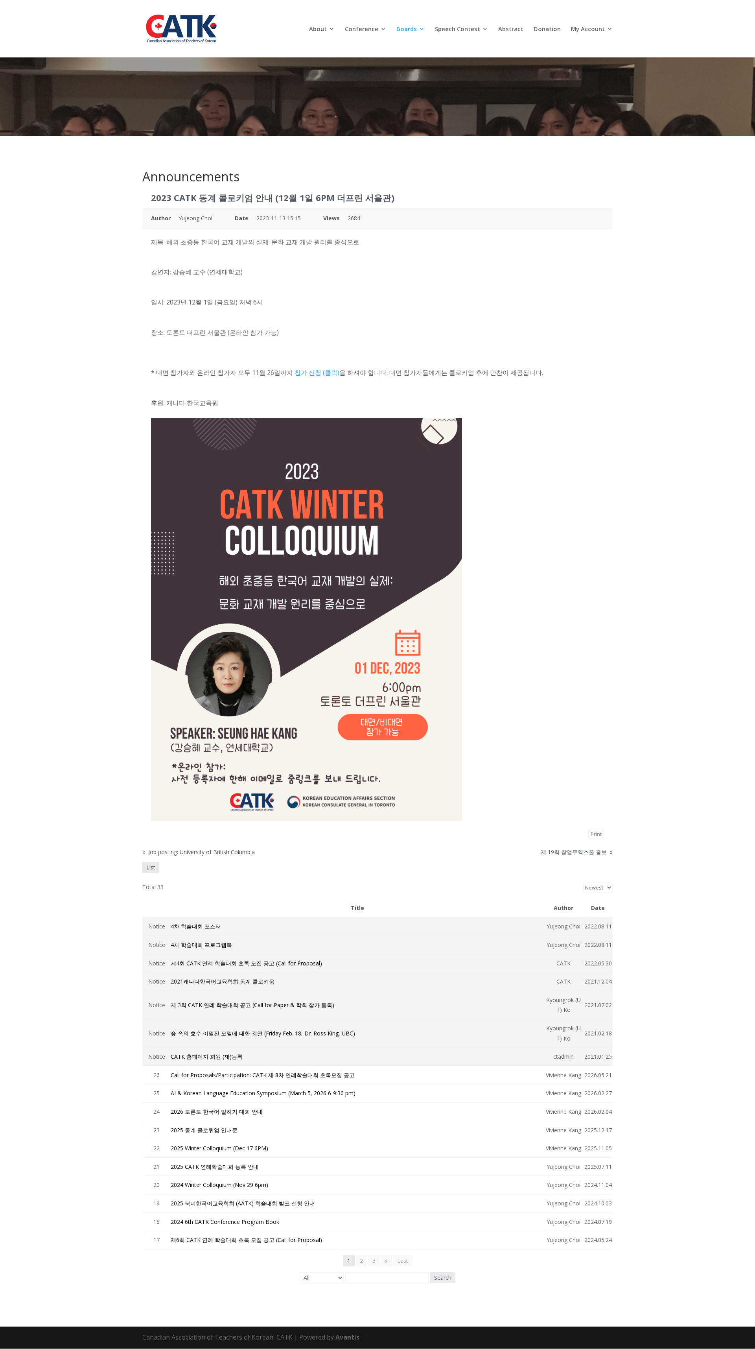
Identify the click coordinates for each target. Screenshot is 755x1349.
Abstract (510, 29)
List (150, 867)
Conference (361, 29)
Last (402, 1260)
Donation (547, 29)
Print (596, 834)
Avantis (347, 1337)
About (318, 29)
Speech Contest (457, 29)
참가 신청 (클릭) (317, 372)
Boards (406, 29)
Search (442, 1277)
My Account (588, 29)
